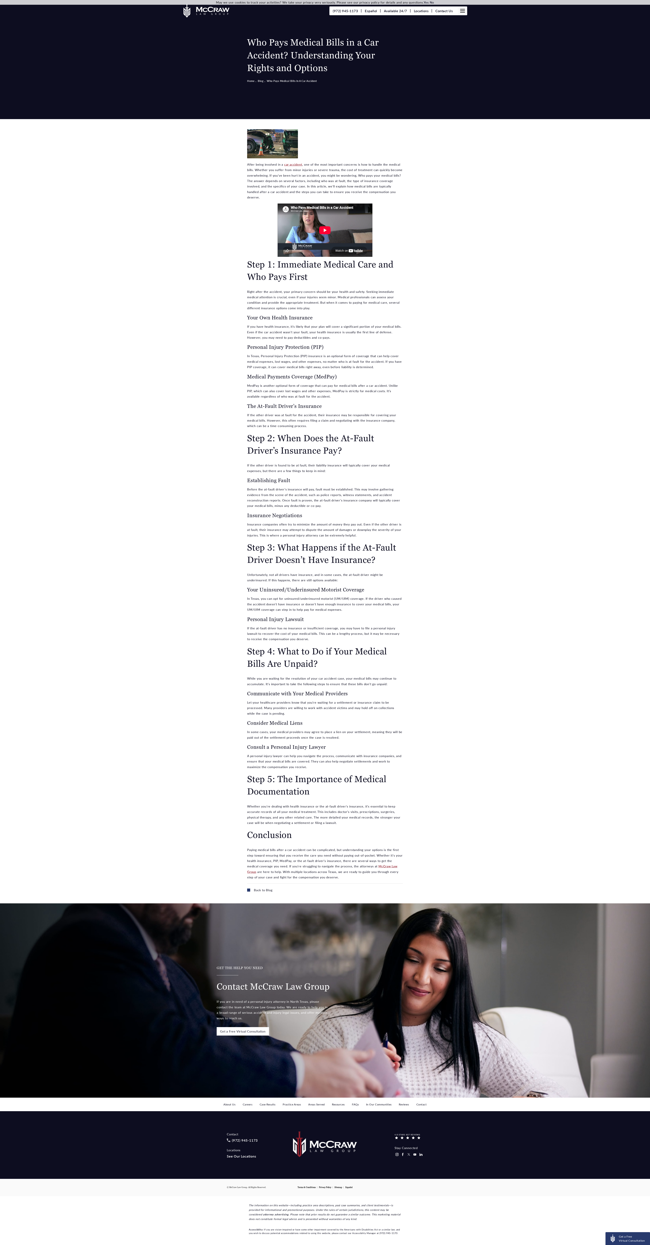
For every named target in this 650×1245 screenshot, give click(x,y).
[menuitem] (397, 1154)
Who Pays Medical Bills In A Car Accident (292, 81)
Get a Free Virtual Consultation (243, 1031)
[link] (345, 10)
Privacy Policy (325, 1187)
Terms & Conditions (307, 1187)
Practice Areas (292, 1104)
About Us (229, 1104)
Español (371, 10)
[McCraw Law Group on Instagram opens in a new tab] (397, 1154)
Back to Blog (263, 890)
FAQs (355, 1104)
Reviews (404, 1104)
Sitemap (338, 1187)
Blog (260, 81)
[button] (462, 10)
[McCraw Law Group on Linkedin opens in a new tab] (421, 1154)
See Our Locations (241, 1156)
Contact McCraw (273, 979)
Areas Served (316, 1104)
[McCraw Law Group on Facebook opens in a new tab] (403, 1154)
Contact (421, 1104)
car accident (293, 164)
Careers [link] (248, 1104)
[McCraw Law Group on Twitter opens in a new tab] (409, 1154)
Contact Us (444, 10)
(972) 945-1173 (389, 1233)
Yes (426, 2)
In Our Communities (379, 1104)
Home (250, 81)
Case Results (268, 1104)
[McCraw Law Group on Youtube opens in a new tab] (415, 1154)
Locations (421, 10)
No (432, 2)
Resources (338, 1104)
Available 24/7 (395, 10)
